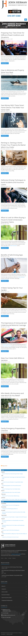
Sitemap (13, 558)
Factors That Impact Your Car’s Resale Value (11, 489)
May (2, 483)
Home (2, 558)
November (3, 507)
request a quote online (16, 554)
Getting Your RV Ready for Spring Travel (10, 537)
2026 (2, 470)
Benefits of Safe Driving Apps (12, 255)
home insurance (13, 245)
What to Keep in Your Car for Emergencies (10, 505)
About (6, 558)
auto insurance (21, 277)
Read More (4, 63)
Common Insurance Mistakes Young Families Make (12, 482)
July (2, 475)
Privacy (20, 632)
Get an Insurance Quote (6, 597)
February (3, 494)
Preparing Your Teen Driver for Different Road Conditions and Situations (12, 35)
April (2, 487)
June (2, 480)
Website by (10, 634)
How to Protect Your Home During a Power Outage (12, 473)
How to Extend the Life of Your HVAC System (11, 492)
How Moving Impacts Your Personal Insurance (11, 485)
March (2, 490)
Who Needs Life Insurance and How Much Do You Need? (12, 394)
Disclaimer (3, 634)
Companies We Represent (7, 600)
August (3, 472)
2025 (2, 501)
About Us (3, 586)
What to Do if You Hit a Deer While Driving (10, 495)
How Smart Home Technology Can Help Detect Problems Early (13, 572)
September (4, 515)
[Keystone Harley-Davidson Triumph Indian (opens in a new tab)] (15, 11)
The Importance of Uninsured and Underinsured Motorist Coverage (14, 324)
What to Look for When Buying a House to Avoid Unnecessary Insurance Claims (13, 219)
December (3, 503)
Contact (9, 558)
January (3, 497)
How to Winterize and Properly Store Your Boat (12, 71)
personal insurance (7, 346)
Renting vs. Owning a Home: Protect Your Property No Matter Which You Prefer (13, 145)
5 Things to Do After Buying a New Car (10, 508)
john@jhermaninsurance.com (9, 615)
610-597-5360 (5, 613)
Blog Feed (4, 465)
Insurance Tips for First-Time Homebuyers (10, 530)
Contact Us (4, 589)
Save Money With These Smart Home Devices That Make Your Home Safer (12, 107)
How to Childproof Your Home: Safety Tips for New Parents (14, 499)
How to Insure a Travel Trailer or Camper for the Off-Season (14, 517)
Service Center (5, 591)
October (3, 510)
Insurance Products (6, 594)
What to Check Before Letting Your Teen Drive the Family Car (14, 533)
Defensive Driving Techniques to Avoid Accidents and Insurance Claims (13, 182)
